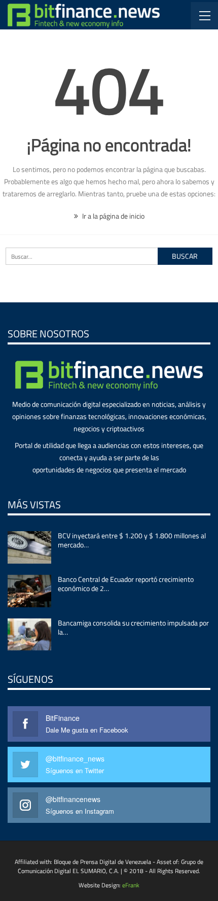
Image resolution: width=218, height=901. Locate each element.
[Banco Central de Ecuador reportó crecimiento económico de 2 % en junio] (29, 591)
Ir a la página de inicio (112, 216)
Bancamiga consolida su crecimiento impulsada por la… (133, 627)
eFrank (130, 885)
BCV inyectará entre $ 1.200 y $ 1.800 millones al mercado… (132, 540)
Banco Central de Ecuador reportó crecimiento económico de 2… (126, 584)
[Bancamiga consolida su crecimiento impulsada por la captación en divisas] (29, 634)
